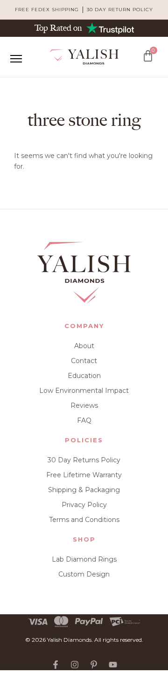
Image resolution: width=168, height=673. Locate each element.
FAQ (84, 420)
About (84, 346)
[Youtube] (113, 664)
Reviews (84, 405)
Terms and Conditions (84, 519)
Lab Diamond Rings (84, 559)
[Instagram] (74, 664)
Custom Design (84, 574)
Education (84, 375)
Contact (84, 361)
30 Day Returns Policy (84, 460)
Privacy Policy (84, 505)
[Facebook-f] (55, 664)
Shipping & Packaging (84, 490)
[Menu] (16, 58)
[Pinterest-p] (93, 664)
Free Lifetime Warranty (84, 475)
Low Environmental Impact (84, 390)
